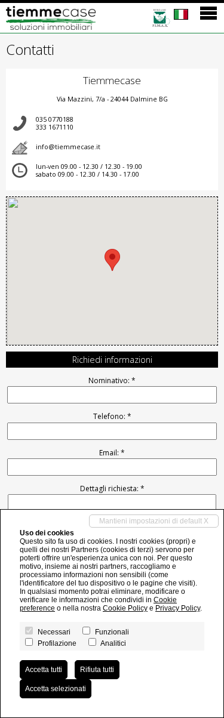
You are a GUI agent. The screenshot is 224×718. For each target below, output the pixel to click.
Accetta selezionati (55, 689)
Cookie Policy (125, 608)
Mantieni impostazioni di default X (153, 521)
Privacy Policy (177, 608)
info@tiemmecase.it (68, 146)
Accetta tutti (43, 669)
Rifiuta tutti (97, 669)
